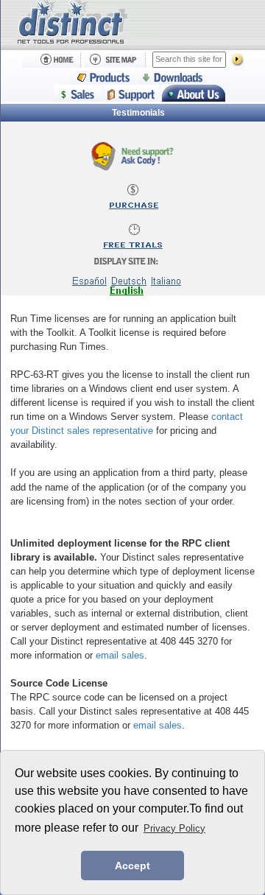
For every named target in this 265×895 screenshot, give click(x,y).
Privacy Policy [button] (174, 828)
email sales (120, 655)
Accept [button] (132, 865)
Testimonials (138, 113)
